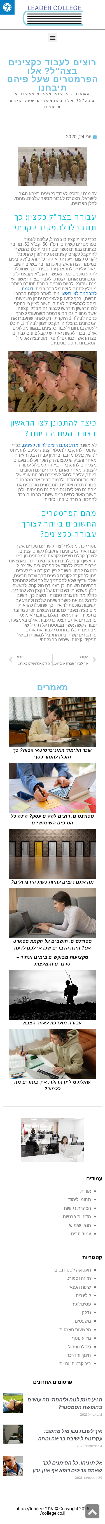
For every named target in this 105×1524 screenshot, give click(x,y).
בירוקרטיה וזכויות (75, 1363)
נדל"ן (86, 1312)
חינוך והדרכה (78, 1355)
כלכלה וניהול (79, 1347)
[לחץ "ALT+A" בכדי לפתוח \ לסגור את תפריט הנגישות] (7, 7)
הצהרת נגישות (77, 1208)
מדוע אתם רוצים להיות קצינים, (50, 445)
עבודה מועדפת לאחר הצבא (52, 1022)
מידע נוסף (81, 1338)
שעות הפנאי (80, 1287)
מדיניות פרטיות (77, 1216)
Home (83, 94)
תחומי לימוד (79, 1199)
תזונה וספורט (78, 1278)
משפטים (83, 1321)
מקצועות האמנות (75, 1329)
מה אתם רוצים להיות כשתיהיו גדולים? (52, 882)
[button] (52, 37)
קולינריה (83, 1295)
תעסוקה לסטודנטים (72, 1270)
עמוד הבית (81, 1233)
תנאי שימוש (80, 1225)
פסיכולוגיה (81, 1304)
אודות (85, 1191)
